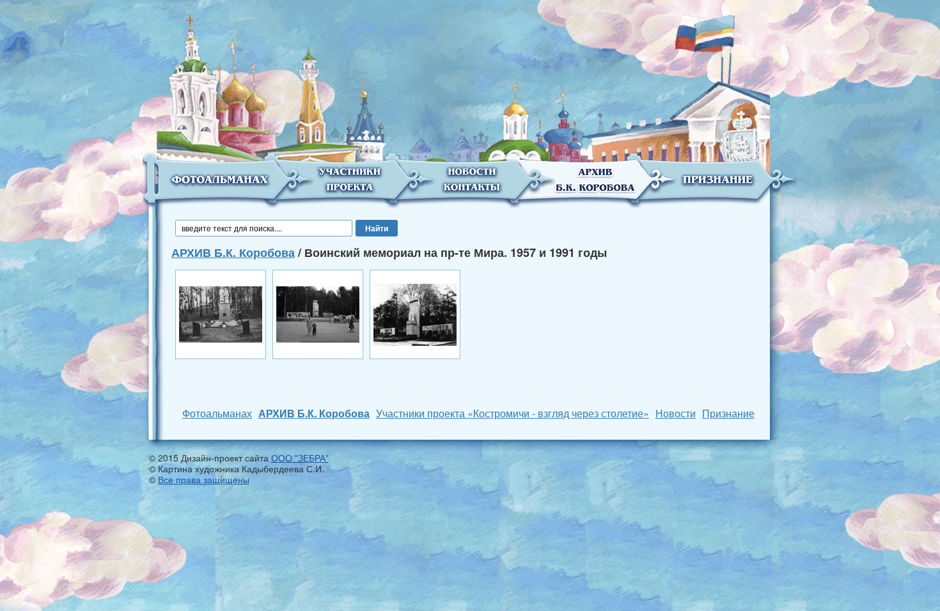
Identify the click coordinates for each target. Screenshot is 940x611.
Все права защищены (203, 479)
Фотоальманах (217, 413)
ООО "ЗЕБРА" (300, 457)
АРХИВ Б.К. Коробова (233, 252)
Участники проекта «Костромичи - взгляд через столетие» (512, 413)
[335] (415, 313)
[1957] (220, 313)
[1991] (317, 313)
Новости (675, 413)
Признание (728, 413)
